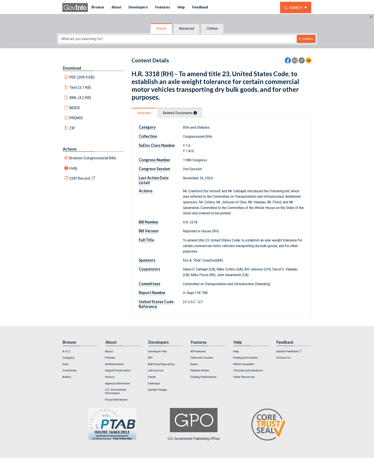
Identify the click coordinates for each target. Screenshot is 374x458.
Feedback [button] (200, 7)
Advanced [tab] (186, 28)
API (150, 357)
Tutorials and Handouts (248, 370)
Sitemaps (154, 383)
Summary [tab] (144, 113)
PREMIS (76, 118)
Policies (110, 357)
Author (66, 377)
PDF (82, 77)
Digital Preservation (118, 370)
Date (65, 364)
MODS (74, 107)
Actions (70, 149)
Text (80, 87)
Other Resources (244, 377)
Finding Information (245, 357)
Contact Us (283, 357)
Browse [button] (98, 7)
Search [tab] (161, 28)
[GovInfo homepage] (75, 7)
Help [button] (181, 7)
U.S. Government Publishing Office (194, 439)
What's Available (243, 364)
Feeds (152, 377)
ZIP (72, 128)
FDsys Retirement (116, 399)
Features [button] (162, 7)
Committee (69, 370)
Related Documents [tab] (178, 113)
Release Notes (199, 370)
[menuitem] (98, 7)
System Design (157, 389)
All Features (198, 351)
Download (72, 68)
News (194, 364)
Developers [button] (138, 7)
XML (80, 97)
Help (73, 168)
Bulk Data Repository (161, 364)
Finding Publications (203, 377)
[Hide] (371, 17)
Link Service (155, 370)
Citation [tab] (212, 28)
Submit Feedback (287, 351)
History (109, 377)
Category (68, 357)
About (109, 351)
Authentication (114, 364)
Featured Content (201, 357)
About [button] (116, 7)
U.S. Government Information (115, 391)
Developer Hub (157, 351)
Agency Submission (117, 383)
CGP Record (79, 178)
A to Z (66, 351)
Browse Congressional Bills (92, 158)
